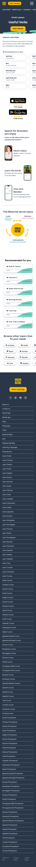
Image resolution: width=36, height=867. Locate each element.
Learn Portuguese (8, 537)
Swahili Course (7, 692)
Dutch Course (7, 593)
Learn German (7, 482)
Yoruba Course (7, 713)
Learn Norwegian (8, 525)
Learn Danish (7, 464)
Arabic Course (7, 580)
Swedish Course (8, 696)
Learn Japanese (8, 512)
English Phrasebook (9, 735)
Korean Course (7, 645)
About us (5, 404)
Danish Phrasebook (9, 726)
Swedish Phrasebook (9, 833)
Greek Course (7, 610)
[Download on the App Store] (18, 100)
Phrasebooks (7, 452)
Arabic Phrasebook (9, 718)
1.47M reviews (18, 118)
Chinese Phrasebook (9, 722)
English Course (7, 597)
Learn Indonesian (8, 503)
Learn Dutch (6, 469)
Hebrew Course (8, 615)
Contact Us (6, 409)
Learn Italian (6, 507)
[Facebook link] (10, 397)
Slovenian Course (8, 679)
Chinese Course (8, 585)
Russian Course (8, 675)
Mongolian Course (9, 649)
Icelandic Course (8, 623)
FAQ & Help (6, 413)
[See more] (31, 3)
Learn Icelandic (7, 499)
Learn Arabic (6, 456)
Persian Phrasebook (9, 795)
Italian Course (7, 632)
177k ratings (18, 107)
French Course (7, 602)
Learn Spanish (7, 550)
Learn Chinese (7, 460)
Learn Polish (6, 533)
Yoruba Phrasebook (9, 851)
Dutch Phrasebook (9, 730)
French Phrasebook (9, 739)
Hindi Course (16, 9)
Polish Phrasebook (9, 799)
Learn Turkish (7, 567)
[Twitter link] (15, 397)
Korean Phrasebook (9, 782)
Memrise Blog (7, 434)
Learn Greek (6, 486)
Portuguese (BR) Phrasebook (12, 803)
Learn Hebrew (7, 490)
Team (4, 430)
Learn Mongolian (8, 520)
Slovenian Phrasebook (10, 816)
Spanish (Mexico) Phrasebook (13, 821)
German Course (8, 606)
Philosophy (6, 426)
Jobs (3, 439)
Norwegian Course (9, 653)
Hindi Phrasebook (8, 756)
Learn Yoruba (7, 576)
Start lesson (18, 28)
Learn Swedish (7, 559)
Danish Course (7, 589)
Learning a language (9, 447)
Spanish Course (8, 688)
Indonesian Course (9, 628)
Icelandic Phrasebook (10, 761)
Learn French (7, 477)
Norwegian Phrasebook (11, 791)
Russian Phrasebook (9, 812)
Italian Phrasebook (9, 769)
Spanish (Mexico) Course (11, 683)
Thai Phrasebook (8, 838)
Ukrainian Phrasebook (10, 846)
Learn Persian (7, 529)
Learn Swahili (7, 555)
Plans (4, 422)
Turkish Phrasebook (9, 842)
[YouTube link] (20, 397)
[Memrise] (4, 3)
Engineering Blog (8, 443)
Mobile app (6, 417)
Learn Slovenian (8, 546)
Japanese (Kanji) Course (10, 636)
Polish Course (7, 662)
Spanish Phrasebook (9, 825)
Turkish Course (8, 705)
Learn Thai (6, 563)
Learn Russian (7, 542)
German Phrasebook (9, 743)
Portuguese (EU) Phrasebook (12, 808)
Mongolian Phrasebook (10, 786)
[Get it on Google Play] (18, 112)
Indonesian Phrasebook (11, 765)
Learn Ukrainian (8, 572)
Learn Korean (7, 516)
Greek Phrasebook (9, 748)
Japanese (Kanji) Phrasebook (12, 773)
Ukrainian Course (8, 709)
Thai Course (6, 700)
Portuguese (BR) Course (11, 666)
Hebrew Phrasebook (9, 752)
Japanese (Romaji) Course (11, 640)
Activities (27, 9)
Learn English (7, 473)
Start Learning (15, 3)
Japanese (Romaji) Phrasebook (13, 778)
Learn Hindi (6, 9)
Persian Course (7, 658)
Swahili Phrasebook (9, 829)
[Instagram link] (25, 397)
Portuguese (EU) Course (11, 670)
